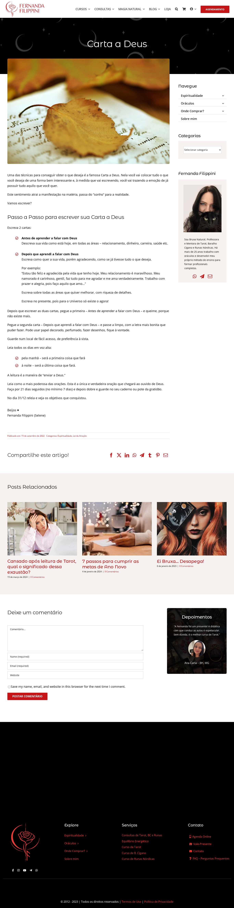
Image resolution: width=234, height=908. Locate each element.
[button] (176, 9)
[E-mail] (166, 455)
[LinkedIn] (127, 455)
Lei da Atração (80, 435)
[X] (119, 455)
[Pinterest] (158, 455)
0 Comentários (37, 577)
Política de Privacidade (158, 902)
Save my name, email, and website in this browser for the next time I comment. (68, 686)
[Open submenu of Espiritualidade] (223, 94)
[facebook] (13, 870)
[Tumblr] (150, 455)
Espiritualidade (65, 435)
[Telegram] (142, 455)
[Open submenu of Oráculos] (223, 102)
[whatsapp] (36, 870)
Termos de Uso (131, 902)
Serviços (129, 825)
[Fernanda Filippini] (25, 823)
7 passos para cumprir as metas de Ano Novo (110, 564)
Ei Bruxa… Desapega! (180, 561)
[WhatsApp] (134, 455)
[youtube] (24, 870)
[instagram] (18, 870)
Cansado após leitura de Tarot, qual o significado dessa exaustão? (41, 566)
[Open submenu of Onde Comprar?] (223, 110)
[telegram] (31, 870)
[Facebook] (111, 455)
